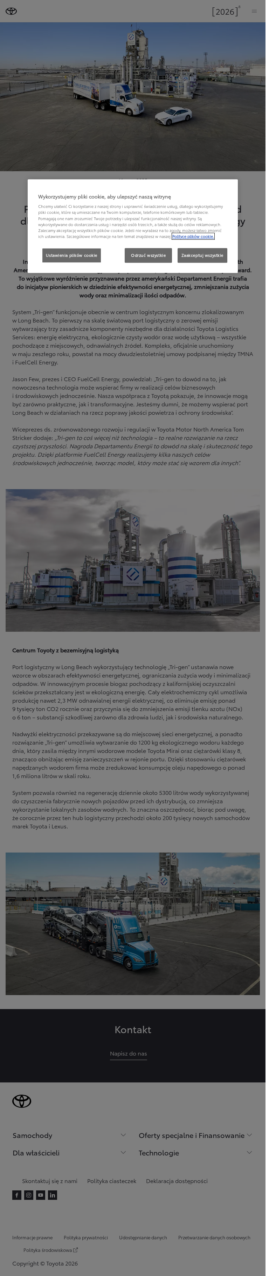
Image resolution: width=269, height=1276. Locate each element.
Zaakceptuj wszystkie (202, 255)
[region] (133, 226)
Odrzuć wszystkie (148, 255)
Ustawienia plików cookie (71, 255)
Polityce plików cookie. (193, 236)
